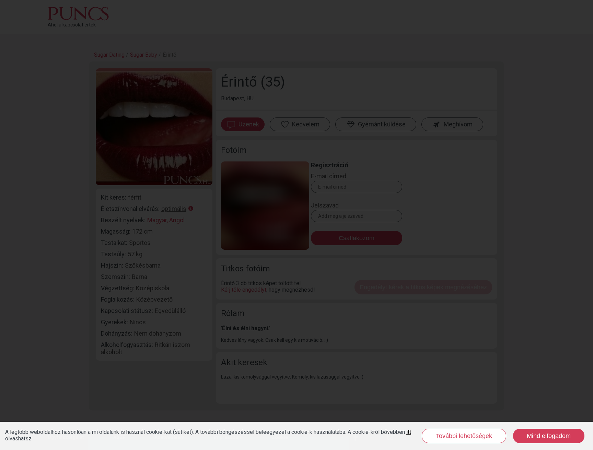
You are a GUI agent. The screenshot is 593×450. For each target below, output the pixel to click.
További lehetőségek (464, 435)
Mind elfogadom (549, 435)
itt (408, 432)
